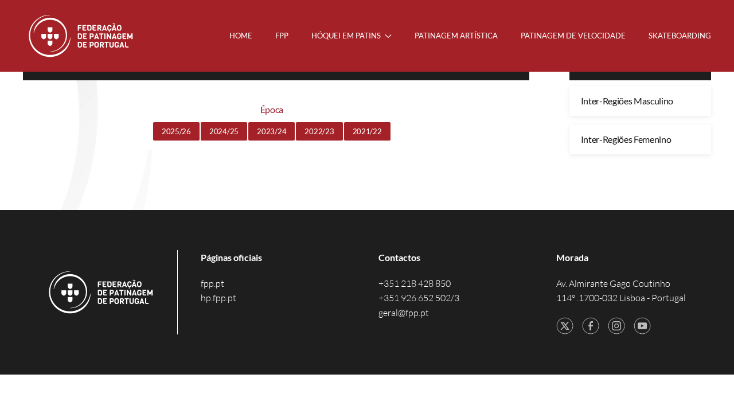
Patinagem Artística (456, 35)
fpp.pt (212, 283)
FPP (281, 35)
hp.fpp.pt (218, 297)
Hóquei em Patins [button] (346, 35)
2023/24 (271, 131)
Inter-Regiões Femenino (626, 139)
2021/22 (367, 131)
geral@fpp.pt (403, 312)
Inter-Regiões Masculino (627, 100)
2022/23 (319, 131)
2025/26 (176, 131)
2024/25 (224, 131)
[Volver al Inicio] (82, 35)
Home (240, 35)
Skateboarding (680, 35)
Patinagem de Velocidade (573, 35)
